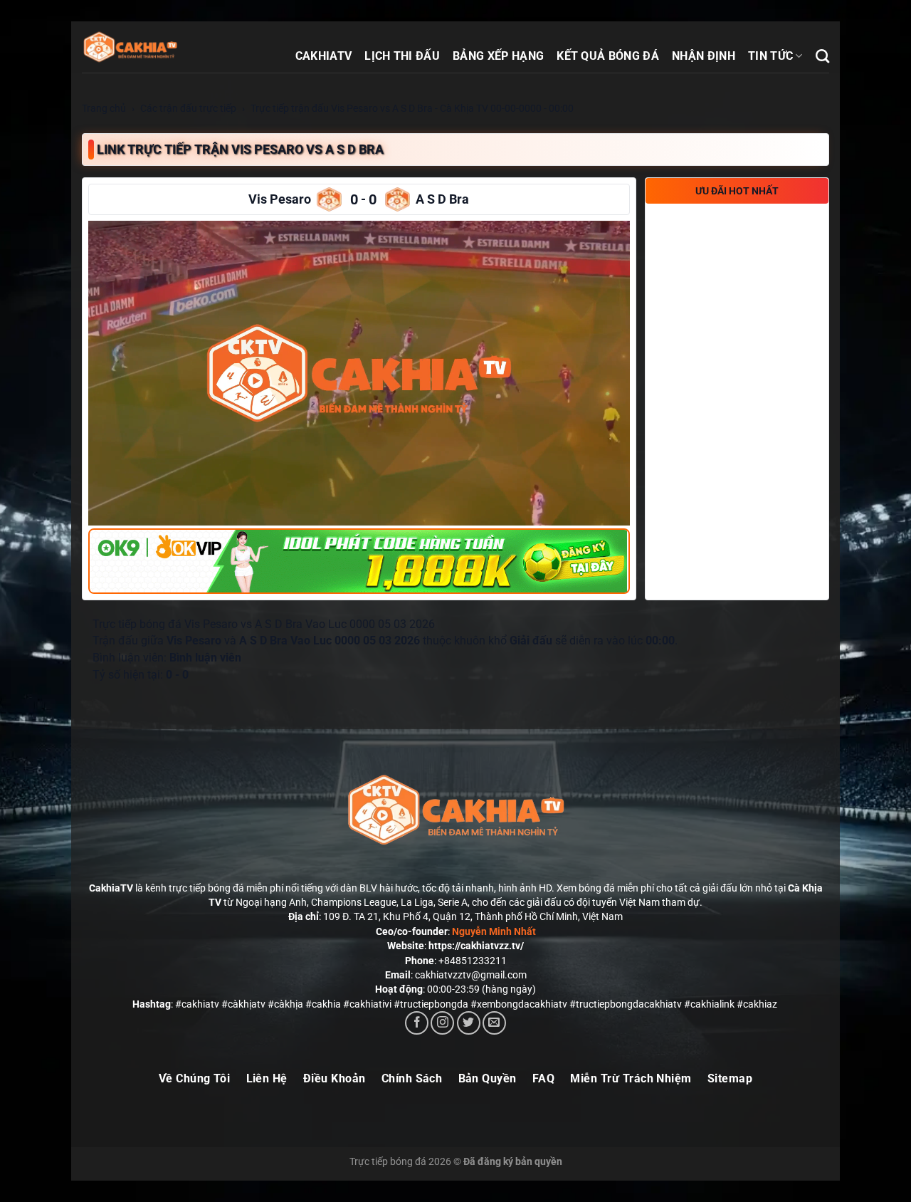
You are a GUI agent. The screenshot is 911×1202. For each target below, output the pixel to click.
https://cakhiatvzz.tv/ (476, 945)
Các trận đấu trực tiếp (188, 108)
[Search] (822, 56)
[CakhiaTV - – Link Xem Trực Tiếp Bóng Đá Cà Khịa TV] (160, 47)
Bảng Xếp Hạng (498, 56)
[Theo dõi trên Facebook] (416, 1023)
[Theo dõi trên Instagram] (442, 1023)
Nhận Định (703, 56)
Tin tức (770, 56)
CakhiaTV (323, 56)
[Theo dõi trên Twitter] (468, 1023)
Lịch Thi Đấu (402, 56)
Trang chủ (104, 108)
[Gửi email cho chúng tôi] (494, 1023)
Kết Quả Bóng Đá (608, 56)
